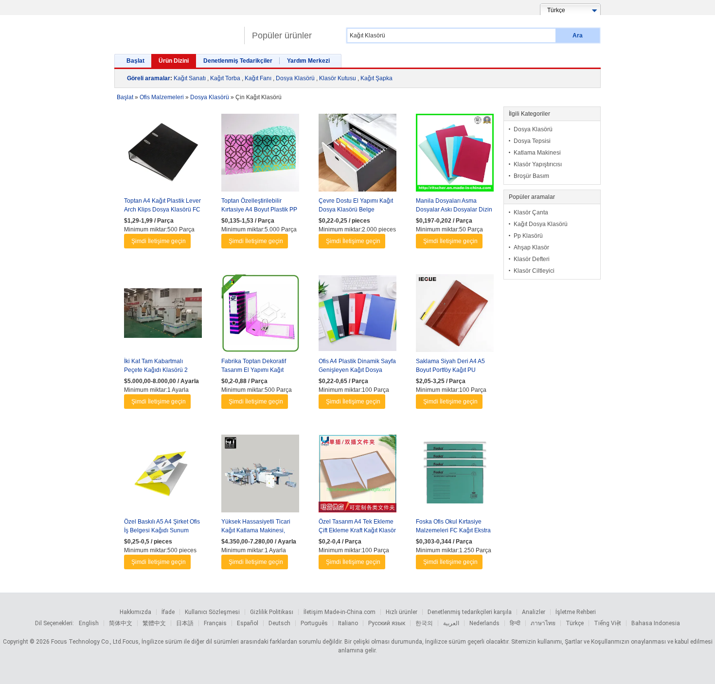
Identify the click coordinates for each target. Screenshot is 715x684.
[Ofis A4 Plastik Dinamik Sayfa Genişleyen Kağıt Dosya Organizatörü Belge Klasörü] (357, 315)
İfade (168, 612)
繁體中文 (154, 623)
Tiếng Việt (607, 623)
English (89, 623)
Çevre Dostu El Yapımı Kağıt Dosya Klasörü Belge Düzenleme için (356, 209)
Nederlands (484, 623)
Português (314, 623)
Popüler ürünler (282, 35)
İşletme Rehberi (575, 612)
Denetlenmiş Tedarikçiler (237, 60)
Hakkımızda (135, 612)
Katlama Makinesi (537, 152)
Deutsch (279, 623)
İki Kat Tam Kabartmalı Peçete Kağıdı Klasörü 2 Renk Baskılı (156, 370)
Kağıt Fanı (258, 78)
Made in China (176, 31)
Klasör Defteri (532, 259)
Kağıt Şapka (376, 78)
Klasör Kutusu (337, 78)
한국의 (424, 623)
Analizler (533, 612)
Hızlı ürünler (401, 612)
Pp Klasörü (528, 235)
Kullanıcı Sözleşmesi (212, 612)
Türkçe (575, 623)
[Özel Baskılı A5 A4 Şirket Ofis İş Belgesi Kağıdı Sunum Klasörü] (163, 476)
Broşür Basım (531, 176)
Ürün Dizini (174, 60)
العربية (451, 623)
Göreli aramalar (148, 78)
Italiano (348, 623)
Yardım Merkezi (308, 60)
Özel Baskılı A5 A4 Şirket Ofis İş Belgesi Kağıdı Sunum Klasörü (162, 530)
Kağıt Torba (225, 78)
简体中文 (120, 623)
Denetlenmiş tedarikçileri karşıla (470, 612)
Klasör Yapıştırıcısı (538, 164)
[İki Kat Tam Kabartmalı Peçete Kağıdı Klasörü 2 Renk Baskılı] (163, 315)
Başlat (135, 60)
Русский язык (386, 623)
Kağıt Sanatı (190, 78)
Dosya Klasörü (295, 78)
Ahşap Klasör (531, 247)
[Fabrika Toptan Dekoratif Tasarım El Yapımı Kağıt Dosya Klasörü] (260, 315)
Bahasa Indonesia (655, 623)
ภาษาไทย (543, 623)
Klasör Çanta (531, 212)
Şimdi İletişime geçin (158, 241)
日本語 (185, 623)
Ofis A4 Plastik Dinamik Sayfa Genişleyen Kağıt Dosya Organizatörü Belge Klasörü (357, 370)
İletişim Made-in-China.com (339, 612)
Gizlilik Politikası (271, 612)
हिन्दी (515, 623)
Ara (577, 35)
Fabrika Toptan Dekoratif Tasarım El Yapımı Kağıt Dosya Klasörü (253, 370)
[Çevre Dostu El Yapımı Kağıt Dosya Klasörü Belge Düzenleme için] (357, 155)
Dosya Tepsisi (532, 141)
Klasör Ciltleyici (534, 270)
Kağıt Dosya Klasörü (541, 224)
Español (247, 623)
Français (215, 623)
